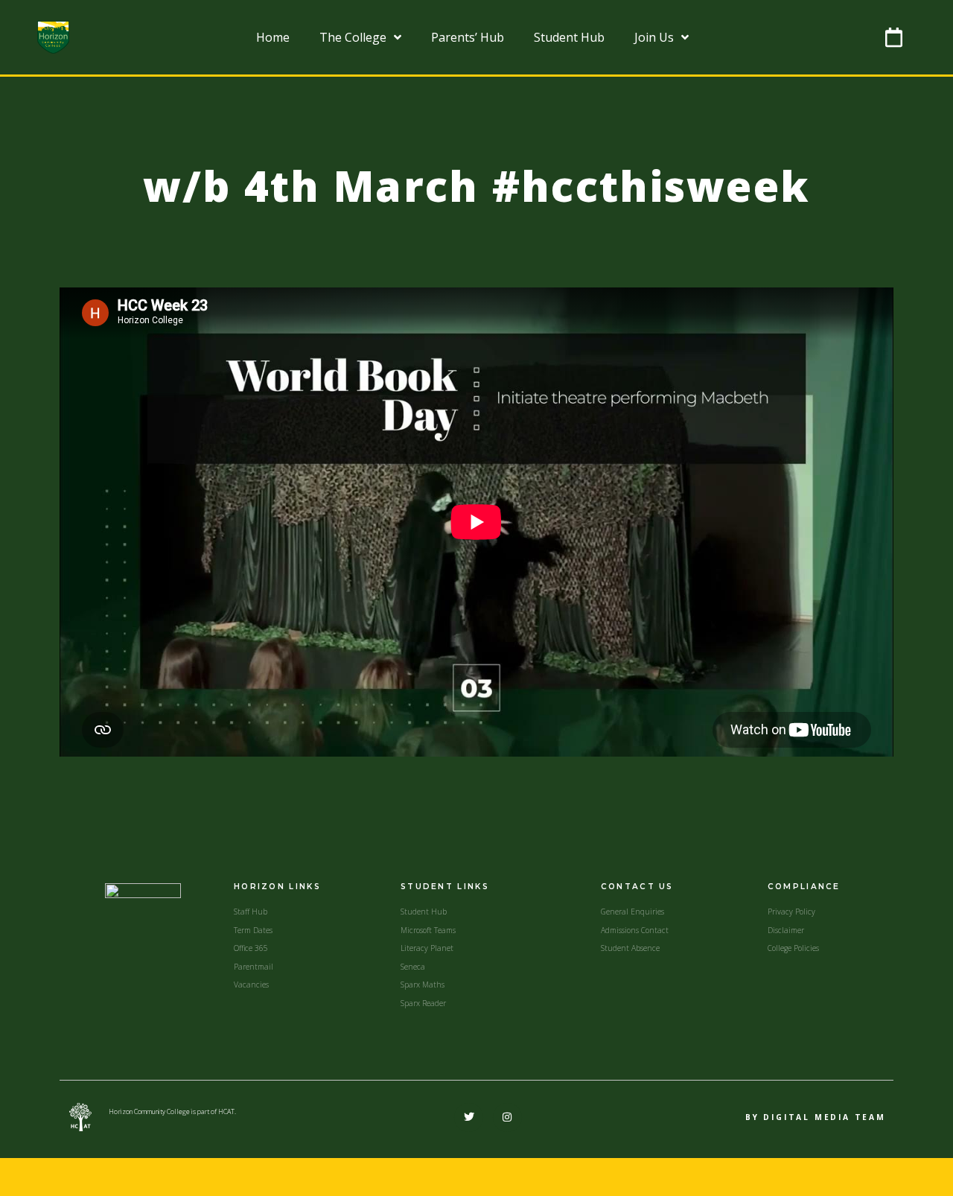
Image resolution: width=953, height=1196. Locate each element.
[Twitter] (468, 1117)
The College (352, 37)
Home (273, 37)
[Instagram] (507, 1117)
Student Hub (569, 37)
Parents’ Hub (467, 37)
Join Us (654, 37)
